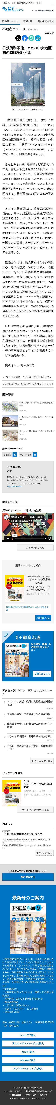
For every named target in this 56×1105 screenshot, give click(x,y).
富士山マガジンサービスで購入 (28, 1043)
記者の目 (27, 21)
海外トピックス (46, 21)
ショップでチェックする (36, 809)
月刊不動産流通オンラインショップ (23, 845)
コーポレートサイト (13, 1091)
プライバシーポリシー (20, 1098)
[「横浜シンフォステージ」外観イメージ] (28, 104)
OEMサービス (30, 1095)
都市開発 (7, 455)
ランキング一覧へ (43, 761)
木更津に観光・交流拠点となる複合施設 (30, 716)
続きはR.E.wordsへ (15, 487)
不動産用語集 (15, 1095)
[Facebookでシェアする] (24, 38)
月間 (30, 690)
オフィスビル (26, 455)
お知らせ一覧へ (45, 853)
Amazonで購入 (28, 1060)
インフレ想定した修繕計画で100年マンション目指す (28, 384)
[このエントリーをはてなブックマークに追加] (38, 37)
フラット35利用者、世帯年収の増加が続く (30, 738)
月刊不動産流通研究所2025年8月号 (19, 839)
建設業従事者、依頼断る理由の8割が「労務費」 (30, 727)
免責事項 (43, 1095)
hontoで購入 (28, 1052)
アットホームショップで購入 (28, 1068)
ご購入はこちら (43, 618)
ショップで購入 (28, 1035)
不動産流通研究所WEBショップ (38, 1091)
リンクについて (39, 1098)
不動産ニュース (10, 21)
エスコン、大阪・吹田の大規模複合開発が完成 (30, 704)
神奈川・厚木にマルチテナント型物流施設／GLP (30, 749)
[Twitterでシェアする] (18, 37)
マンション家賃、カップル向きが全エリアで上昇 (29, 377)
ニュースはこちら (35, 547)
